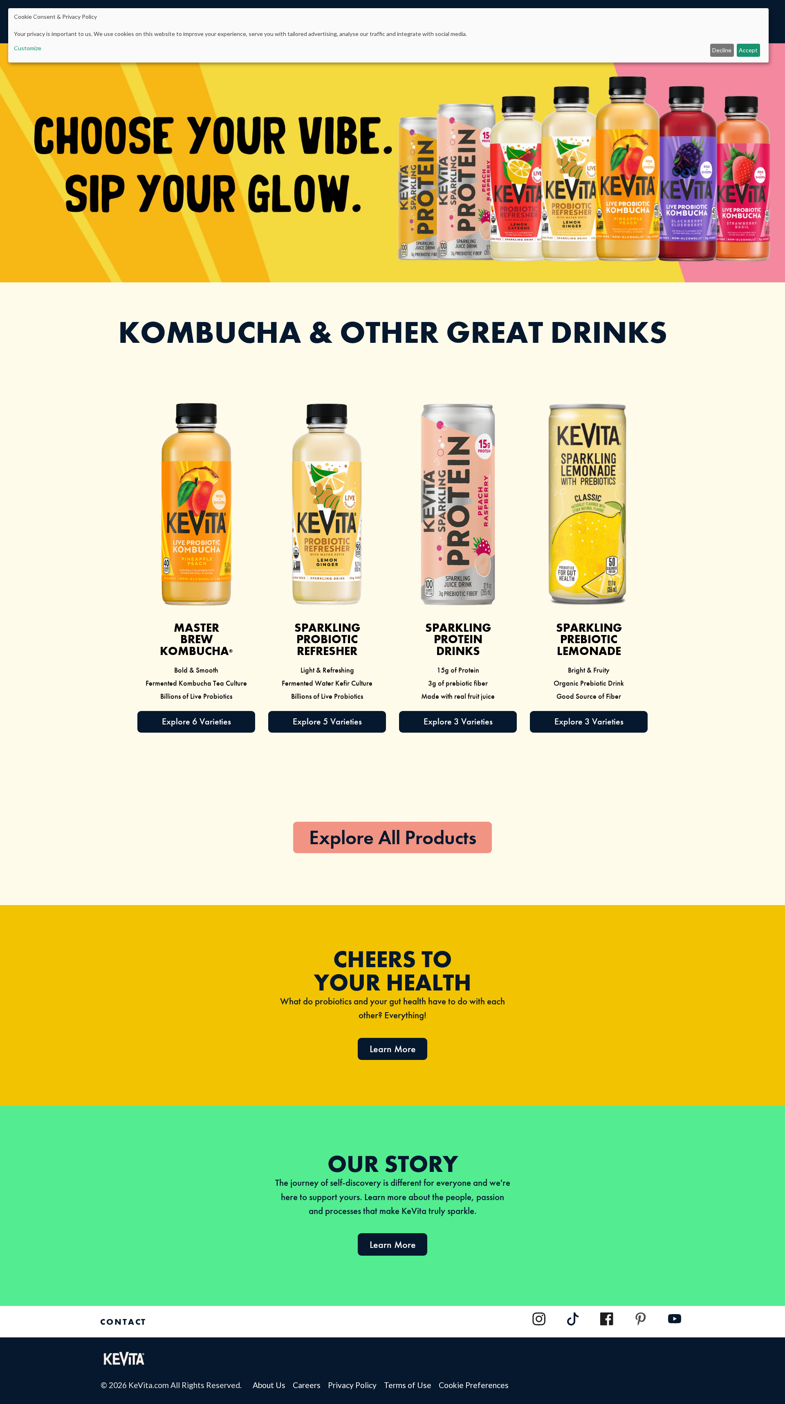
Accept (748, 50)
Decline (721, 50)
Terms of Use (411, 1385)
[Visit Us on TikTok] (573, 1323)
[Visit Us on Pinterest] (640, 1319)
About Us (273, 1385)
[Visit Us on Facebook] (606, 1319)
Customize (27, 48)
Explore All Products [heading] (392, 838)
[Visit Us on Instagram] (538, 1319)
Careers (310, 1385)
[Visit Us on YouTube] (674, 1323)
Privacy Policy (356, 1385)
